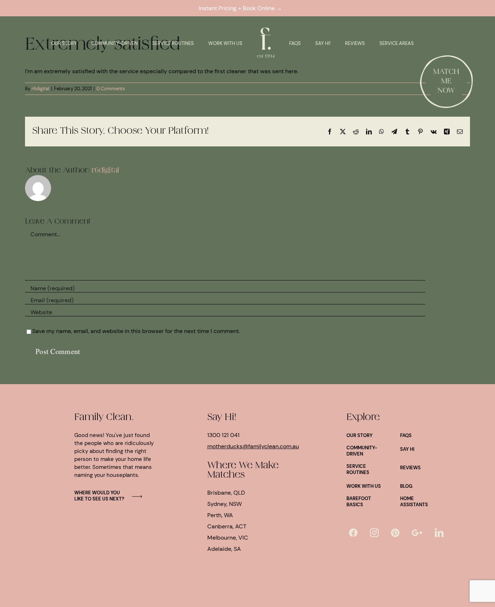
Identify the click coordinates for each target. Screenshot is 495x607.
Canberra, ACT (226, 526)
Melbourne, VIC (227, 537)
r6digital (40, 89)
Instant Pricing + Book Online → (242, 8)
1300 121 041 (223, 435)
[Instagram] (374, 532)
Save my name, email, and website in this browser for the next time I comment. (136, 331)
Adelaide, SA (224, 549)
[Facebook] (353, 532)
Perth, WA (220, 515)
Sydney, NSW (224, 504)
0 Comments (110, 89)
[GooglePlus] (417, 532)
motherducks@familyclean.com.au (253, 446)
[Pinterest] (395, 532)
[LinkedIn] (439, 532)
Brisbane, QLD (226, 492)
